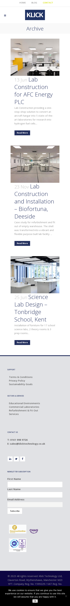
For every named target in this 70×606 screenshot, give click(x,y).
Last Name (14, 489)
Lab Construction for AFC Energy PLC (33, 90)
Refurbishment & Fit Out (23, 410)
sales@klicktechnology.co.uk (28, 443)
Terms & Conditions (21, 377)
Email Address (15, 499)
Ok (35, 601)
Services (14, 414)
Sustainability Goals (21, 384)
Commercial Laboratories (24, 406)
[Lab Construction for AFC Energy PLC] (35, 57)
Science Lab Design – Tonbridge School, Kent (31, 308)
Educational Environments (24, 403)
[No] (66, 596)
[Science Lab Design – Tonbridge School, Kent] (35, 274)
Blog (34, 2)
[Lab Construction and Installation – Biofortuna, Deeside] (35, 164)
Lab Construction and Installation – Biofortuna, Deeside (34, 201)
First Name (14, 478)
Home (22, 2)
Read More (22, 132)
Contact (48, 2)
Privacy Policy (17, 380)
